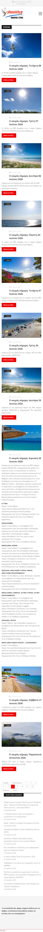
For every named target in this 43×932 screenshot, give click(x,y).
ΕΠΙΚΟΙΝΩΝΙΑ (21, 4)
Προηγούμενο (17, 783)
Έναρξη (5, 783)
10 (32, 787)
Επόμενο (6, 790)
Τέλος (15, 790)
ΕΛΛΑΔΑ (8, 36)
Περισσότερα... (9, 80)
